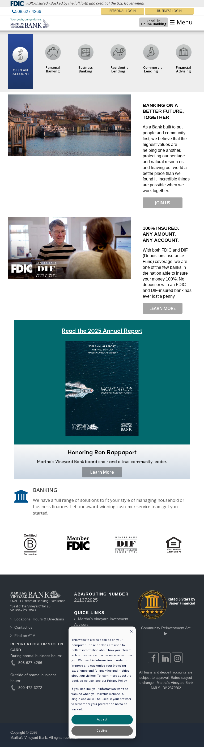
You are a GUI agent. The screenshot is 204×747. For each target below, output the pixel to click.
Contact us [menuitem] (23, 627)
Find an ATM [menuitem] (25, 635)
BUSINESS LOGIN (169, 10)
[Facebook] (153, 658)
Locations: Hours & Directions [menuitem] (39, 619)
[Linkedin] (165, 658)
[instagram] (177, 658)
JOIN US (162, 203)
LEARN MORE (163, 308)
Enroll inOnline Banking (154, 22)
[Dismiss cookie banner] (131, 631)
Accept (102, 719)
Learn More (102, 472)
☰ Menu (181, 22)
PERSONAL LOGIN (122, 10)
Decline (102, 730)
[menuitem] (26, 11)
